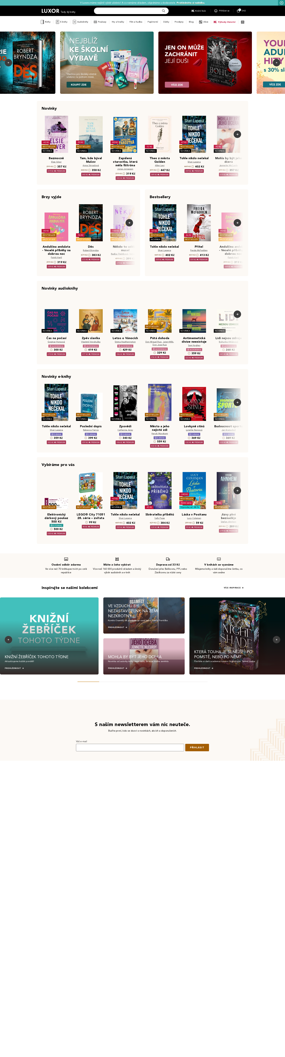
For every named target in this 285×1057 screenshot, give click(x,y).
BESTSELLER (49, 146)
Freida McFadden (199, 250)
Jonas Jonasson (125, 169)
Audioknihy (82, 22)
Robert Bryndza (91, 250)
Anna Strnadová (91, 165)
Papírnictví (153, 22)
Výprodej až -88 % (189, 507)
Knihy (47, 22)
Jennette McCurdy (228, 165)
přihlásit (197, 747)
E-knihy (63, 22)
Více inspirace (232, 588)
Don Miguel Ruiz (153, 342)
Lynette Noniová (194, 430)
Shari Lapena (194, 162)
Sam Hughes (194, 345)
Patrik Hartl (56, 257)
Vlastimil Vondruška (90, 342)
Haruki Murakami (160, 433)
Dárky (166, 22)
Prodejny (179, 22)
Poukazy (102, 22)
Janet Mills (168, 342)
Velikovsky (134, 254)
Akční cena (185, 503)
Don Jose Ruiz (160, 345)
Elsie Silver (56, 162)
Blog (191, 22)
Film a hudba (136, 22)
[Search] (163, 10)
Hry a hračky (118, 22)
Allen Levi (159, 165)
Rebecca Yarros (91, 430)
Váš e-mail (81, 741)
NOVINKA (47, 151)
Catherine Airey (125, 430)
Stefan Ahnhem (228, 521)
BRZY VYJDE (49, 239)
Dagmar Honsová (56, 342)
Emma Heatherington (125, 342)
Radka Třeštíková (119, 254)
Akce (205, 22)
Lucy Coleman (194, 518)
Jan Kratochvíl (229, 430)
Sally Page (160, 518)
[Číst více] (107, 63)
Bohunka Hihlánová (228, 342)
